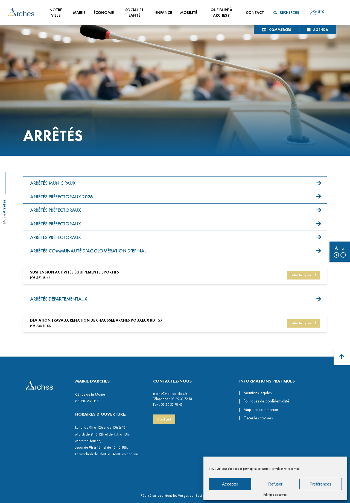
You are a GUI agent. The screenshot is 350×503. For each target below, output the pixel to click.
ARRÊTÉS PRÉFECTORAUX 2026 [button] (61, 196)
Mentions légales (257, 393)
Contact (164, 419)
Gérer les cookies (258, 418)
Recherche (289, 12)
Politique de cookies (275, 494)
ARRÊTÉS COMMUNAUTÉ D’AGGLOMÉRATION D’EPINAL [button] (88, 251)
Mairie (4, 219)
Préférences (320, 484)
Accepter (230, 484)
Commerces (280, 29)
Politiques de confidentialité (266, 401)
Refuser (275, 484)
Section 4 (202, 495)
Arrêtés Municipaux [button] (52, 183)
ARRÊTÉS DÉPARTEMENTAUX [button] (58, 299)
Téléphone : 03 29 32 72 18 (172, 398)
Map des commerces (260, 409)
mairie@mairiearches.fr (170, 393)
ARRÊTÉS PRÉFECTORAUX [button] (55, 210)
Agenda (320, 29)
